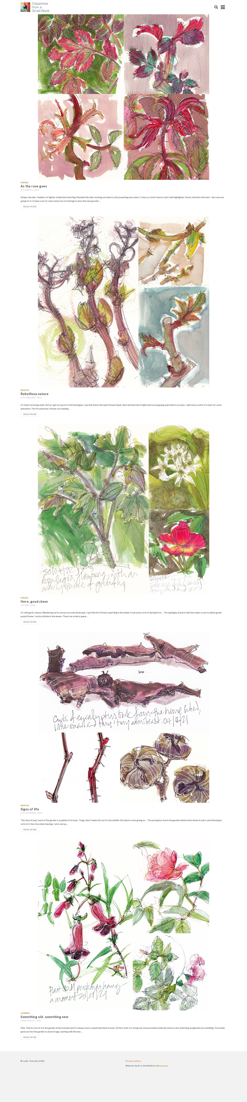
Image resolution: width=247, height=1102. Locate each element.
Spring (24, 182)
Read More (30, 206)
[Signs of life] (123, 717)
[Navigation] (222, 7)
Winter (25, 390)
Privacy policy (133, 1061)
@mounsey (162, 1065)
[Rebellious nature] (123, 301)
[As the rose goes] (123, 94)
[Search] (216, 7)
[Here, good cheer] (123, 509)
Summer (25, 1013)
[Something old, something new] (123, 924)
